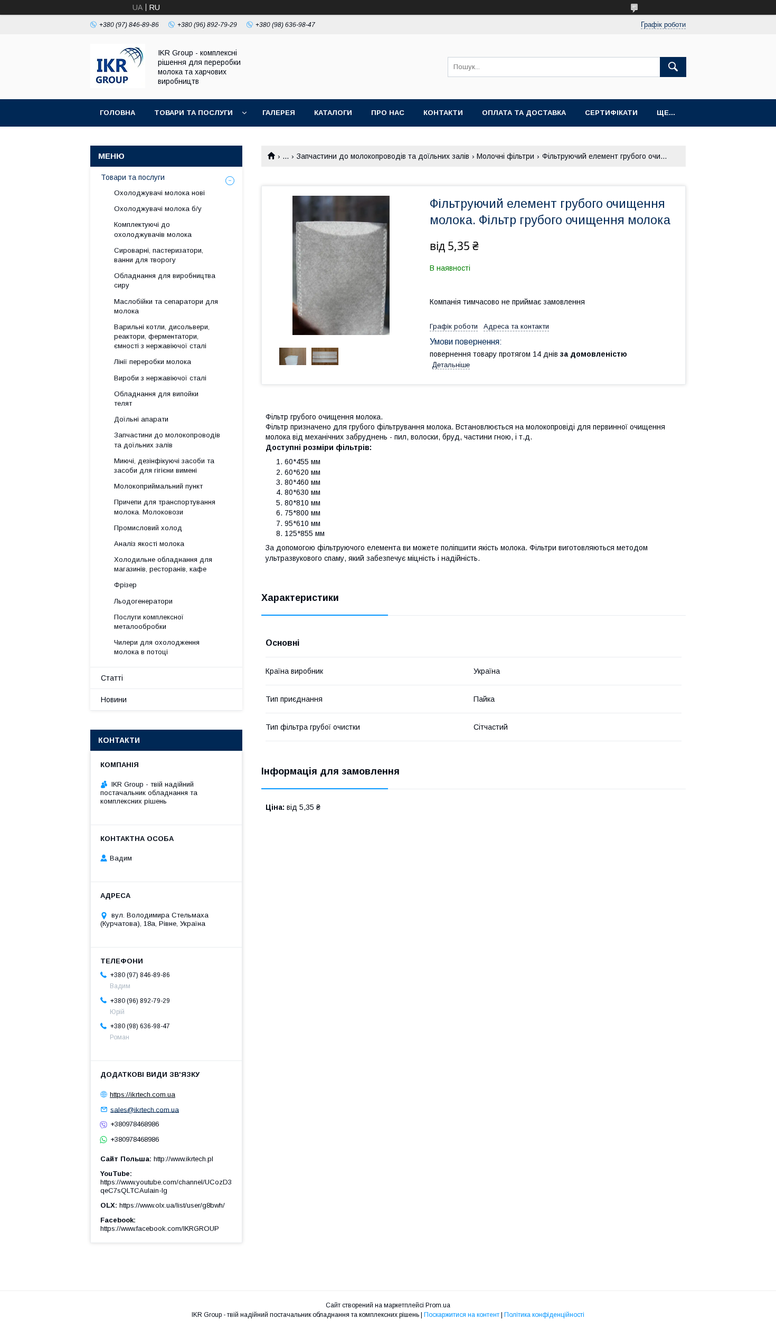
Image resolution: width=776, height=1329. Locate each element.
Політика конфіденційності (544, 1314)
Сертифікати (611, 113)
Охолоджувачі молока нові (159, 193)
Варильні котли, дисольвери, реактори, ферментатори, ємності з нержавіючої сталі (162, 336)
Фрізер (125, 585)
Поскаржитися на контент (461, 1314)
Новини (114, 699)
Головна (117, 113)
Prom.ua (437, 1305)
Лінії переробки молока (152, 362)
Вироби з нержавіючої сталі (160, 378)
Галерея (278, 113)
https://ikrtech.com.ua (142, 1094)
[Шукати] (673, 67)
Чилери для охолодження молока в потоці (157, 647)
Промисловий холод (148, 528)
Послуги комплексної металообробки (149, 621)
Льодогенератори (143, 601)
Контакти (443, 113)
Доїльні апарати (141, 419)
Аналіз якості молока (149, 544)
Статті (112, 678)
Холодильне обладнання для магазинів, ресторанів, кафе (163, 564)
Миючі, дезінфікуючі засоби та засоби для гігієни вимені (164, 465)
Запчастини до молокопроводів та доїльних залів (383, 156)
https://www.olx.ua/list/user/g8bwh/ (172, 1205)
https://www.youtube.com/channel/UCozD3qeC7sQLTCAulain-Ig (166, 1186)
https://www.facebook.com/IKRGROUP (159, 1228)
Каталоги (333, 113)
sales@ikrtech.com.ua (144, 1109)
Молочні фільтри (505, 156)
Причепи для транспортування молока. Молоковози (164, 506)
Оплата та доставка (524, 113)
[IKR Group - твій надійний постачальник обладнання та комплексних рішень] (117, 85)
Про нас (387, 113)
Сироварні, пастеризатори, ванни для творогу (158, 255)
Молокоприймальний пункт (158, 486)
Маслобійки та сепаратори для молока (166, 306)
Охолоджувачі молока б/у (158, 209)
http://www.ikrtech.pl (183, 1159)
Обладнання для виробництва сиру (164, 280)
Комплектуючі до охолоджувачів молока (153, 229)
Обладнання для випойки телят (156, 398)
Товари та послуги (193, 113)
